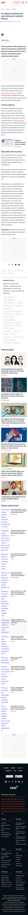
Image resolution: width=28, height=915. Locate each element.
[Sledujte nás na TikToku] (22, 782)
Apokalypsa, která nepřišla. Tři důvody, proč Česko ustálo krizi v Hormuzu (12, 396)
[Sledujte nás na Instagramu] (15, 782)
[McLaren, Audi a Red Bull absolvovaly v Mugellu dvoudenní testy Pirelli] (5, 695)
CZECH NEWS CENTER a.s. (19, 895)
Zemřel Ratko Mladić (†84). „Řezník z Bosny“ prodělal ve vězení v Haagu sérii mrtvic (18, 668)
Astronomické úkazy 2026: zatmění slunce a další (21, 833)
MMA (17, 853)
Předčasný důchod (20, 875)
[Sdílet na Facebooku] (9, 265)
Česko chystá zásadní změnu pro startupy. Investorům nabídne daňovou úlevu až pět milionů (12, 473)
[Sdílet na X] (12, 265)
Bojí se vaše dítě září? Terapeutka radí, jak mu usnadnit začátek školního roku (18, 574)
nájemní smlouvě (18, 120)
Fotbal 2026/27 (19, 855)
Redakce (13, 768)
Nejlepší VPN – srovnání (6, 884)
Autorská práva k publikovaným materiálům (13, 902)
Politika (3, 849)
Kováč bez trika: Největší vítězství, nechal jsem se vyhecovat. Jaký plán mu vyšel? (19, 638)
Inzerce (20, 768)
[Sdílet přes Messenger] (15, 265)
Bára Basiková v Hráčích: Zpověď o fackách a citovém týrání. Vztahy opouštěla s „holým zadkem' (18, 707)
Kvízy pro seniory (5, 832)
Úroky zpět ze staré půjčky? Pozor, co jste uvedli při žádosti (14, 498)
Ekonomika (19, 871)
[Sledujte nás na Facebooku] (12, 782)
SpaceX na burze (5, 875)
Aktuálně (3, 819)
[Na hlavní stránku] (3, 2)
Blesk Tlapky (14, 799)
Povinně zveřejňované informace (17, 911)
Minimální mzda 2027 (20, 882)
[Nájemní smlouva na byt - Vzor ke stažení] (7, 143)
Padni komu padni (5, 862)
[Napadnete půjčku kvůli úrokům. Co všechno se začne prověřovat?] (6, 626)
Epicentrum (3, 823)
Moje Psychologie (5, 799)
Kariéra (20, 770)
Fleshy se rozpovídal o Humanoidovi (16, 658)
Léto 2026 (18, 819)
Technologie (4, 871)
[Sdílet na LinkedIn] (19, 265)
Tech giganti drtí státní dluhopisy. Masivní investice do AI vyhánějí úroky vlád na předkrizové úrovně (13, 421)
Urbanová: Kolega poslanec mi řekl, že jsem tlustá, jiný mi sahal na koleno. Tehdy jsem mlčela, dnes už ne (19, 532)
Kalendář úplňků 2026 (6, 834)
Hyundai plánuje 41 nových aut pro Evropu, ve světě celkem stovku (19, 555)
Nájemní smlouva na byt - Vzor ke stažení (21, 142)
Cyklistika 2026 (19, 865)
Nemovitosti (9, 804)
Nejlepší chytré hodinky (6, 882)
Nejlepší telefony (5, 878)
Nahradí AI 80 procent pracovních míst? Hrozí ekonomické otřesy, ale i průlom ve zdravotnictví (14, 446)
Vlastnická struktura (18, 907)
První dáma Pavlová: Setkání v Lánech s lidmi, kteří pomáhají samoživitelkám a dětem (19, 511)
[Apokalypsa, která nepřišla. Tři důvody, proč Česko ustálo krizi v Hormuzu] (14, 385)
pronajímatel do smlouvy (9, 93)
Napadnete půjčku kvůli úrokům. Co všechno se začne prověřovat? (18, 621)
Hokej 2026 (18, 857)
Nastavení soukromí (8, 907)
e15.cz (2, 9)
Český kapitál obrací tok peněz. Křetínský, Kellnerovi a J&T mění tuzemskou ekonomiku (12, 371)
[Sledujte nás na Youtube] (19, 782)
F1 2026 (17, 861)
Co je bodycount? (5, 836)
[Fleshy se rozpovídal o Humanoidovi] (5, 660)
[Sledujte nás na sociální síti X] (9, 782)
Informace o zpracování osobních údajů (11, 906)
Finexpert (8, 9)
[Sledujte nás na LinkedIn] (6, 782)
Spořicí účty (18, 878)
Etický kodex (6, 911)
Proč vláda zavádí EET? (6, 860)
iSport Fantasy (9, 801)
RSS (15, 770)
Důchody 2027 (19, 880)
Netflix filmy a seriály (5, 886)
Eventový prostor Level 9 (17, 808)
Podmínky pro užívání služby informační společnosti (13, 904)
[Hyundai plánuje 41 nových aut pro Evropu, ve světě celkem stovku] (5, 561)
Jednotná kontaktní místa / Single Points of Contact (13, 909)
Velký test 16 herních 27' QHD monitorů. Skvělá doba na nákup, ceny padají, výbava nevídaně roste (18, 592)
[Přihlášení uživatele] (22, 2)
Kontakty (6, 768)
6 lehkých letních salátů (21, 844)
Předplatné (8, 770)
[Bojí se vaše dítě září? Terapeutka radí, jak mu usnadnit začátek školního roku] (5, 580)
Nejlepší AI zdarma (5, 880)
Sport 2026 (19, 849)
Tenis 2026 (18, 859)
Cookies (23, 906)
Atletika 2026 (19, 863)
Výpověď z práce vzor (6, 864)
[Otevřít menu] (25, 2)
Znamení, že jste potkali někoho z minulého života (21, 828)
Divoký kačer (4, 866)
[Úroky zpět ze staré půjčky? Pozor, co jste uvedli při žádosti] (14, 488)
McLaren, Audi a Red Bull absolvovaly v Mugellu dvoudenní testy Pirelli (17, 689)
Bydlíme (14, 9)
